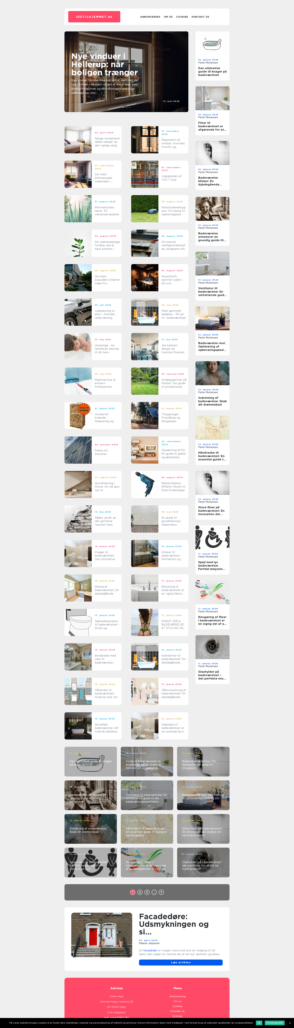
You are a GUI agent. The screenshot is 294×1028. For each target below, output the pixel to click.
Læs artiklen (181, 962)
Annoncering (150, 16)
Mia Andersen (172, 104)
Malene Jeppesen (149, 943)
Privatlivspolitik (274, 1023)
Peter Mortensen (208, 62)
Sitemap (177, 1016)
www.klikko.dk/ (119, 1017)
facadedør (150, 950)
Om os (168, 16)
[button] (123, 107)
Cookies (182, 16)
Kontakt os (200, 16)
